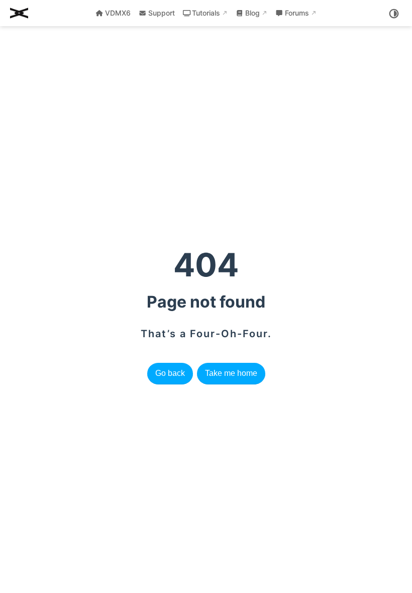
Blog (252, 13)
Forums (297, 13)
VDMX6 (118, 13)
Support (161, 13)
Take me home (231, 373)
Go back (170, 373)
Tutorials (206, 13)
